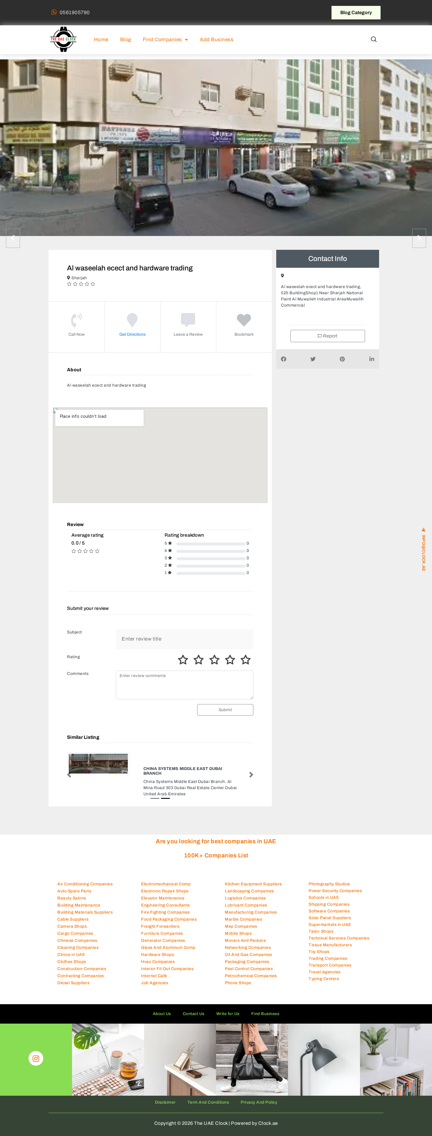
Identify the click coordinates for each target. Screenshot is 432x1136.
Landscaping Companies (249, 886)
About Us (162, 1009)
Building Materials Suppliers (85, 907)
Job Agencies (154, 978)
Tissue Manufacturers (330, 940)
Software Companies (329, 906)
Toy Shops (319, 946)
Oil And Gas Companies (248, 949)
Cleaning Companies (77, 942)
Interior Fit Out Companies (167, 964)
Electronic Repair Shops (165, 886)
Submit (225, 710)
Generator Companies (163, 935)
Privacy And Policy (259, 1097)
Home (101, 39)
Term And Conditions (208, 1097)
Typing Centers (324, 974)
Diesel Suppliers (73, 978)
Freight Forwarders (160, 921)
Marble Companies (243, 914)
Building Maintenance (78, 900)
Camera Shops (72, 921)
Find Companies (162, 39)
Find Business (265, 1009)
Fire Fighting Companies (165, 907)
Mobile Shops (238, 928)
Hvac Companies (158, 956)
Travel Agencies (325, 967)
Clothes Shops (71, 956)
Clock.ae (268, 1118)
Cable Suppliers (73, 914)
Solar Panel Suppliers (330, 913)
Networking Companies (248, 942)
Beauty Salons (71, 893)
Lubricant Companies (246, 900)
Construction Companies (81, 964)
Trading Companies (328, 953)
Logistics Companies (245, 893)
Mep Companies (241, 921)
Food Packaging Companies (169, 914)
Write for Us (228, 1009)
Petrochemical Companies (251, 971)
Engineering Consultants (165, 900)
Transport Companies (330, 960)
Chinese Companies (77, 935)
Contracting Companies (80, 971)
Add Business (216, 39)
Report (330, 335)
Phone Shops (238, 978)
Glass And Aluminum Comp (168, 942)
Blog (125, 39)
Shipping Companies (329, 899)
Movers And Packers (245, 935)
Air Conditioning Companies (85, 879)
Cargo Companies (75, 928)
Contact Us (194, 1009)
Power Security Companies (335, 886)
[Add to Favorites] (244, 324)
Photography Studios (329, 879)
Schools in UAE (324, 892)
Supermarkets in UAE (330, 919)
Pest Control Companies (249, 964)
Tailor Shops (321, 926)
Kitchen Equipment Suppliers (253, 879)
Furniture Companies (162, 928)
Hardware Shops (157, 949)
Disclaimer (165, 1097)
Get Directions (132, 334)
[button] (374, 40)
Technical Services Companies (339, 933)
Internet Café (154, 971)
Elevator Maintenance (162, 893)
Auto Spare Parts (74, 886)
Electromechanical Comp (165, 879)
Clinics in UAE (71, 949)
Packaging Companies (247, 956)
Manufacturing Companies (251, 907)
